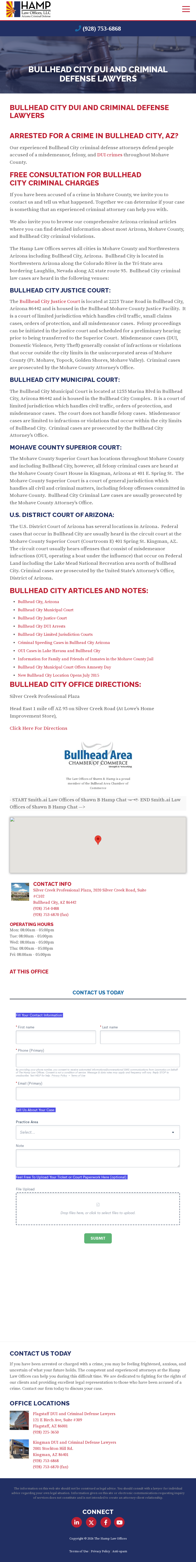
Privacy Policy (100, 1551)
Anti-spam (119, 1551)
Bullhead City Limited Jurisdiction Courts (55, 634)
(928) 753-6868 (102, 28)
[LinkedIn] (76, 1522)
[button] (98, 840)
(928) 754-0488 (46, 908)
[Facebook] (106, 1522)
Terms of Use (79, 1551)
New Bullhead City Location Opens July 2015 (58, 675)
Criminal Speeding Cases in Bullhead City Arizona (64, 642)
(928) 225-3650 (46, 1432)
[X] (91, 1522)
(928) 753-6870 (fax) (51, 914)
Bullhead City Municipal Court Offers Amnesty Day (64, 667)
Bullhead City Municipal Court (46, 610)
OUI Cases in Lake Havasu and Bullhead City (59, 650)
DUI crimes (109, 155)
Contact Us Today (40, 1353)
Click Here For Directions (38, 728)
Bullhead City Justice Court (49, 301)
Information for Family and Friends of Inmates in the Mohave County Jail (85, 659)
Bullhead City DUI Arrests (41, 626)
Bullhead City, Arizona (38, 601)
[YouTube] (119, 1522)
